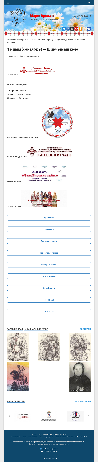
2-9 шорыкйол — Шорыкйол (17, 91)
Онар (10, 359)
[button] (9, 416)
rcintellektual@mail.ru (50, 449)
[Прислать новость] (89, 30)
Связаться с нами (82, 18)
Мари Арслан (42, 15)
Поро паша (49, 300)
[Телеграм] (64, 30)
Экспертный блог (49, 264)
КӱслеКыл (49, 217)
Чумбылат (12, 390)
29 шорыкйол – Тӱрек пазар (18, 98)
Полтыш (74, 359)
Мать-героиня (77, 390)
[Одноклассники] (80, 30)
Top (92, 456)
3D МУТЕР (49, 229)
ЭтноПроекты (49, 276)
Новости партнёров (49, 253)
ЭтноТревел (49, 288)
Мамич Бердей (45, 359)
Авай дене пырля (49, 241)
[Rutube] (72, 30)
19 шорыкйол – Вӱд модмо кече (19, 94)
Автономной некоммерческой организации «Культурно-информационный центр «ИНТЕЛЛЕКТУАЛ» (49, 437)
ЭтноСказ (49, 311)
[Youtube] (76, 30)
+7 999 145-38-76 (50, 451)
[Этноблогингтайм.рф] (85, 30)
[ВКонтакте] (68, 30)
